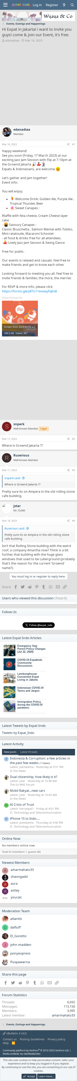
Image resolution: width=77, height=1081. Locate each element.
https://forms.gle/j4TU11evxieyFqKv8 (29, 291)
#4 (73, 520)
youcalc (16, 897)
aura (14, 883)
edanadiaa (12, 40)
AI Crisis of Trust (22, 804)
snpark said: (13, 478)
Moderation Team (16, 911)
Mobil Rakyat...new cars (27, 790)
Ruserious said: (15, 528)
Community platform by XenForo (36, 1050)
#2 (73, 439)
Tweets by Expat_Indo (18, 733)
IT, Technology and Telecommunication (35, 812)
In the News (18, 771)
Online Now (11, 838)
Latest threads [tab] (28, 752)
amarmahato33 (22, 870)
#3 (73, 470)
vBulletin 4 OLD (16, 1033)
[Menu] (5, 5)
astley (15, 890)
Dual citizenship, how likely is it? (33, 777)
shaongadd (19, 876)
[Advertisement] (38, 82)
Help (6, 1043)
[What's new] (64, 5)
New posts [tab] (10, 752)
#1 (73, 144)
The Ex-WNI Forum (22, 784)
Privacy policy (56, 1039)
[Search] (72, 5)
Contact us (10, 1039)
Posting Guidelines (32, 1039)
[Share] (68, 144)
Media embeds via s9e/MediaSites (21, 1053)
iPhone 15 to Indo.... (24, 818)
